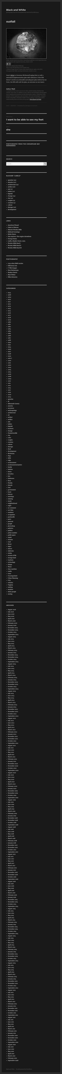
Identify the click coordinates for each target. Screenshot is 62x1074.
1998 (9, 354)
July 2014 (11, 938)
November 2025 (13, 630)
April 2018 (11, 836)
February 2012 (12, 1004)
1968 (9, 295)
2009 (9, 378)
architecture (12, 412)
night (9, 505)
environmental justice (15, 465)
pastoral (10, 521)
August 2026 (12, 609)
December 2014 (13, 927)
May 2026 (11, 616)
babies (10, 424)
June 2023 (11, 695)
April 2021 (11, 754)
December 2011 (12, 1008)
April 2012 (11, 999)
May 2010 (11, 1051)
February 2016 (12, 895)
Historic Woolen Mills (15, 229)
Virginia (10, 585)
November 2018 (13, 820)
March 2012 (11, 1001)
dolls (9, 458)
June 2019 (11, 804)
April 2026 (11, 618)
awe (9, 422)
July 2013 (10, 965)
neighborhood (12, 503)
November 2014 (13, 929)
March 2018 (11, 838)
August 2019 (12, 800)
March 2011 (11, 1028)
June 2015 (11, 913)
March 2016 (11, 893)
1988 (9, 340)
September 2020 (13, 770)
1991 (9, 345)
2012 (9, 385)
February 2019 (12, 813)
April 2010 (11, 1053)
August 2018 (12, 827)
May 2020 (11, 779)
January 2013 (12, 979)
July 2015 (11, 911)
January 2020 (12, 788)
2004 (9, 369)
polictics (10, 528)
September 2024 (13, 661)
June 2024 (11, 668)
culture (10, 205)
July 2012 (11, 992)
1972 (9, 304)
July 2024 (11, 666)
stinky (10, 553)
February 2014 (12, 949)
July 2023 (11, 693)
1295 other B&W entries (15, 263)
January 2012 (12, 1006)
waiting (10, 587)
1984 (9, 331)
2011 (9, 383)
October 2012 (12, 985)
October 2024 (12, 659)
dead (9, 449)
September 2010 (13, 1042)
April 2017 (11, 863)
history (10, 494)
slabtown (11, 551)
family (10, 467)
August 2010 (12, 1044)
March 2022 (12, 729)
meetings (11, 496)
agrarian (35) (12, 180)
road (9, 542)
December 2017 (13, 845)
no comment (12, 508)
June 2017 (11, 859)
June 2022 (11, 723)
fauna (9, 471)
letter (12, 75)
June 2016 (11, 886)
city (9, 435)
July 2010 (11, 1047)
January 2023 (12, 707)
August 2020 (12, 772)
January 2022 (12, 734)
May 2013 (11, 970)
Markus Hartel (12, 272)
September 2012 (13, 988)
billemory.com (12, 265)
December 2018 (13, 818)
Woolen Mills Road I (14, 243)
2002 (9, 365)
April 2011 (11, 1026)
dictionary (11, 453)
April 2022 (11, 727)
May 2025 (11, 643)
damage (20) (12, 207)
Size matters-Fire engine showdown (19, 236)
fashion (10, 469)
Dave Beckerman (13, 270)
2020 (9, 394)
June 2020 (11, 777)
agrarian (10, 399)
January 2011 (12, 1033)
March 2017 (11, 865)
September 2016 (13, 879)
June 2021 (11, 750)
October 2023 (12, 686)
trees (9, 573)
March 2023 (11, 702)
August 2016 (12, 881)
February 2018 (12, 840)
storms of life (12, 555)
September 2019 (13, 797)
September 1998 (13, 1060)
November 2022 (13, 711)
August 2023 (12, 691)
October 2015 (12, 904)
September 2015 (13, 906)
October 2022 (12, 714)
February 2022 (12, 732)
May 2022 (11, 725)
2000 (9, 360)
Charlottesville (21, 105)
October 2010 (12, 1040)
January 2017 (12, 870)
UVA (9, 580)
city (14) (10, 198)
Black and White (16, 9)
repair (10, 537)
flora (9, 480)
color (9, 437)
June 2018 (11, 831)
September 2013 (13, 961)
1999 (9, 356)
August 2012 (12, 990)
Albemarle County (13, 403)
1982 (9, 326)
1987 (9, 338)
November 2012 (13, 983)
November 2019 (13, 793)
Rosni (9, 544)
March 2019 (11, 811)
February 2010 (12, 1058)
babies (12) (11, 191)
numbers (11, 512)
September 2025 (13, 634)
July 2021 (11, 748)
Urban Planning (13, 578)
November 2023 (13, 684)
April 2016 (11, 890)
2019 (9, 392)
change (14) (11, 196)
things (10, 564)
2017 (9, 390)
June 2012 (11, 995)
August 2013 (12, 963)
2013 (9, 388)
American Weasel (13, 225)
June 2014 (11, 940)
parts (9, 519)
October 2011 (12, 1013)
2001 (9, 363)
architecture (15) (13, 184)
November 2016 (13, 874)
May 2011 (11, 1024)
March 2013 (11, 974)
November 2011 (13, 1010)
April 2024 (11, 673)
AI (8, 401)
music (10, 501)
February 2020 (12, 786)
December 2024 (13, 655)
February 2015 (12, 922)
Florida (10, 483)
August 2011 (11, 1017)
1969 (9, 297)
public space (12, 535)
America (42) (12, 182)
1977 (9, 315)
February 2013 (12, 976)
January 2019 (12, 816)
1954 (9, 292)
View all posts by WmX (35, 99)
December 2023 (13, 682)
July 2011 (10, 1019)
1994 (9, 347)
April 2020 (11, 782)
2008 (9, 376)
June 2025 (11, 641)
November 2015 (13, 902)
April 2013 (11, 972)
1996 (9, 349)
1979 (9, 320)
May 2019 (11, 806)
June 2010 (11, 1049)
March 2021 (11, 757)
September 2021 (13, 743)
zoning (10, 594)
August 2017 (12, 854)
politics (10, 530)
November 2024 (13, 657)
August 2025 (12, 637)
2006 (9, 374)
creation (10, 442)
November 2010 (13, 1038)
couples (10, 440)
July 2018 (11, 829)
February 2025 (12, 650)
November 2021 (13, 738)
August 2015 (12, 908)
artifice (10, 419)
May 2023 (11, 698)
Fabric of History (13, 227)
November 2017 (13, 847)
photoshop (11, 526)
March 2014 (11, 947)
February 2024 (12, 677)
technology (11, 562)
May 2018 (11, 834)
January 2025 (12, 652)
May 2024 (11, 671)
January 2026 (12, 625)
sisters (10, 548)
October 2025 (12, 632)
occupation (11, 514)
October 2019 (12, 795)
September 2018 (13, 825)
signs (9, 546)
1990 (9, 342)
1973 (9, 306)
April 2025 (11, 646)
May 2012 (11, 997)
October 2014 (12, 931)
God (9, 487)
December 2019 (13, 791)
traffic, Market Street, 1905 (16, 241)
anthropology (12, 410)
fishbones (11, 478)
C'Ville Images (12, 268)
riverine (10, 539)
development (12, 209)
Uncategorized (12, 576)
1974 (9, 308)
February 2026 (12, 623)
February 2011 (12, 1031)
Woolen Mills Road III (15, 248)
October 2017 (12, 850)
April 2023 (11, 700)
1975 (9, 311)
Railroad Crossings (14, 232)
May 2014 (11, 942)
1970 (9, 299)
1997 (9, 351)
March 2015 (11, 920)
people (10, 523)
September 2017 (13, 852)
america (10, 406)
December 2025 (13, 627)
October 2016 (12, 877)
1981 (9, 324)
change (10, 431)
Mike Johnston (12, 277)
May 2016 (11, 888)
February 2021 (12, 759)
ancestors (11, 408)
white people (12, 591)
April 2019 (11, 809)
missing (10, 499)
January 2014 (12, 951)
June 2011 (11, 1022)
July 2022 (11, 720)
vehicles (10, 582)
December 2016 (13, 872)
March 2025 (12, 648)
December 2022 (13, 709)
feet (9, 476)
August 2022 (12, 718)
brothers (10, 428)
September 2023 (13, 689)
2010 (9, 381)
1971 (9, 301)
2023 (9, 397)
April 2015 (11, 917)
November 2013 (13, 956)
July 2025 (11, 639)
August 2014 (12, 936)
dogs (9, 456)
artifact (10, 417)
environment (33, 105)
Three (10, 567)
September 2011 (13, 1015)
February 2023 (12, 705)
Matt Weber (11, 275)
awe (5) (10, 189)
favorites (10, 474)
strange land (12, 557)
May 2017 (11, 861)
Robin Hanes (12, 234)
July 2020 (11, 775)
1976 (9, 313)
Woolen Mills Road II (14, 245)
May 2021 (11, 752)
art (9, 415)
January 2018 (12, 843)
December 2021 (13, 736)
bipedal (10, 193)
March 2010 (11, 1056)
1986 (9, 335)
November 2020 (13, 766)
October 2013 (12, 958)
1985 (9, 333)
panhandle (11, 517)
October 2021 (12, 741)
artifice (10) (11, 187)
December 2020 (13, 763)
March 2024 (12, 675)
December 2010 (13, 1035)
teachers (10, 560)
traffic (10, 571)
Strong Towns (12, 239)
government (12, 490)
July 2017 (10, 856)
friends (10, 485)
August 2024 (12, 664)
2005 (9, 372)
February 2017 (12, 868)
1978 (9, 317)
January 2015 (12, 924)
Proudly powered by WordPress (24, 1069)
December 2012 (13, 981)
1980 (9, 322)
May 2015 (11, 915)
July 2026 (11, 612)
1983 (9, 329)
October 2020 (12, 768)
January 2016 (12, 897)
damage (27, 105)
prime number (12, 533)
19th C (10, 358)
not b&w (10, 510)
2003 (9, 367)
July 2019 (11, 802)
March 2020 (12, 784)
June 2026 (11, 614)
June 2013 (11, 967)
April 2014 (11, 945)
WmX (7, 105)
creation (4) (11, 203)
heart (9, 492)
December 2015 (13, 899)
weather (10, 589)
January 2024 (12, 680)
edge (9, 460)
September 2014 (13, 933)
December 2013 (13, 954)
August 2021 (12, 745)
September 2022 (13, 716)
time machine (12, 569)
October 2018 (12, 822)
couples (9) (11, 200)
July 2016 (11, 883)
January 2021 (12, 761)
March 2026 (12, 621)
